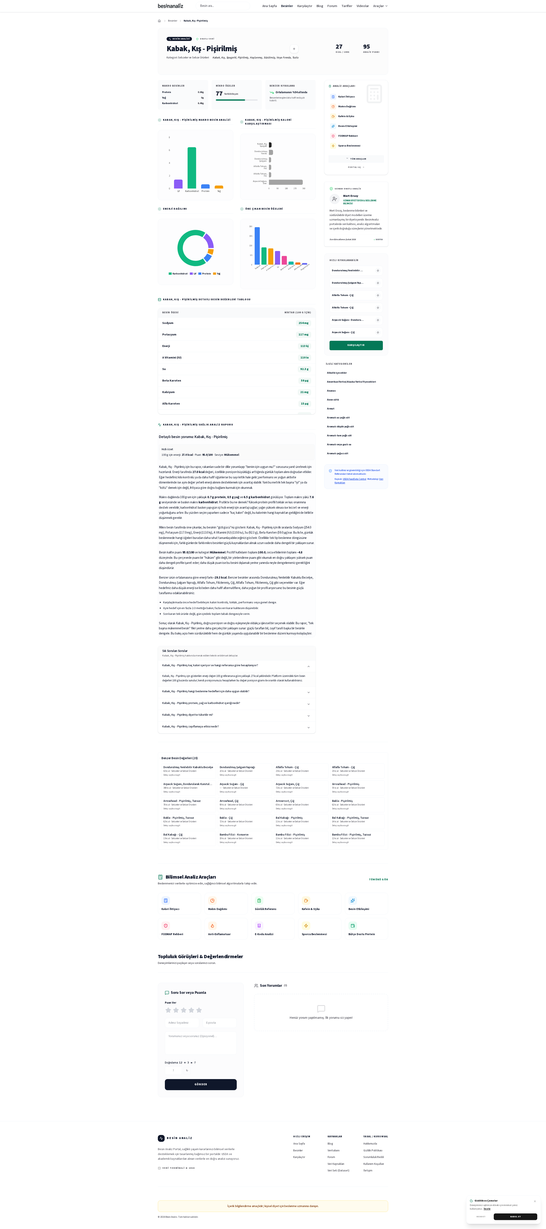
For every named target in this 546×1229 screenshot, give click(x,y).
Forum (332, 6)
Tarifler (346, 6)
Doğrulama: (180, 1063)
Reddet (481, 1216)
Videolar (363, 6)
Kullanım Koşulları (373, 1164)
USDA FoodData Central (354, 479)
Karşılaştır (356, 345)
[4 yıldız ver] (191, 1010)
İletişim (367, 1170)
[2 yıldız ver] (176, 1010)
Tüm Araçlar (358, 158)
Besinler (287, 6)
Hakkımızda (370, 1144)
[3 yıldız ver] (183, 1010)
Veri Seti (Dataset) (338, 1170)
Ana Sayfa (269, 6)
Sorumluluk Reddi (373, 1157)
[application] (195, 165)
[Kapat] (535, 1201)
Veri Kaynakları (336, 1164)
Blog (320, 6)
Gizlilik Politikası (372, 1150)
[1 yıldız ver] (168, 1010)
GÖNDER (201, 1084)
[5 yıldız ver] (199, 1010)
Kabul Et (515, 1216)
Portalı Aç (354, 167)
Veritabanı (334, 1150)
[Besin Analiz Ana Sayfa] (170, 6)
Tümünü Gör (378, 879)
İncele (487, 1208)
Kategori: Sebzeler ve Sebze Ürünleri (188, 57)
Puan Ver (170, 1003)
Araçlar (378, 6)
